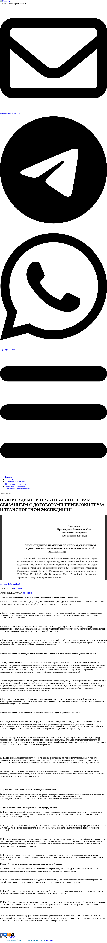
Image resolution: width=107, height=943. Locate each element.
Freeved (50, 940)
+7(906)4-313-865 (7, 350)
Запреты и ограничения (15, 486)
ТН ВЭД (9, 479)
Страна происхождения (15, 484)
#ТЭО (12, 937)
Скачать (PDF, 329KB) (10, 584)
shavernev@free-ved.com (10, 113)
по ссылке (17, 588)
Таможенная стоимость (15, 482)
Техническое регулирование (17, 489)
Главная (8, 477)
